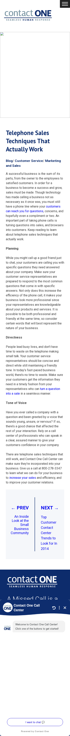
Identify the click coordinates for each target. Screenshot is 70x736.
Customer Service (29, 161)
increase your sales (22, 478)
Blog (9, 161)
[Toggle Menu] (65, 4)
